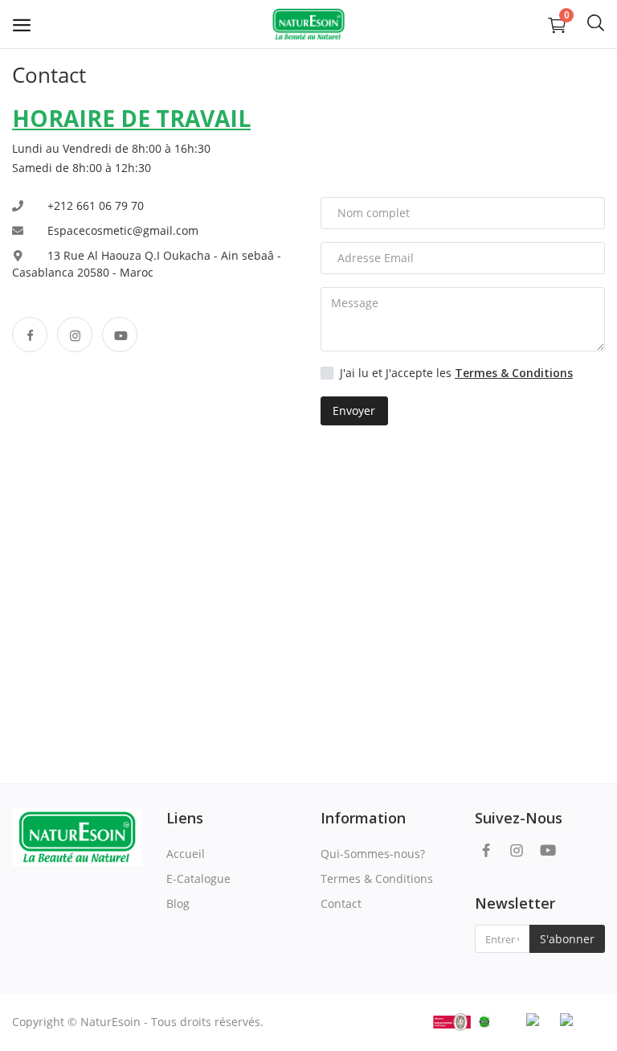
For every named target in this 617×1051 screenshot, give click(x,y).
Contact (341, 903)
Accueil (185, 853)
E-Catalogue (198, 878)
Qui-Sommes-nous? (373, 853)
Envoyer (354, 410)
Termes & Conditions (377, 878)
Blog (178, 903)
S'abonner (567, 938)
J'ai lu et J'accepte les (456, 372)
